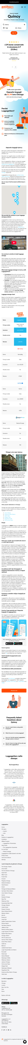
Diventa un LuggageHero (7, 837)
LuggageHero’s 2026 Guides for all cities (11, 853)
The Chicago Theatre (6, 866)
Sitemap (4, 859)
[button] (14, 195)
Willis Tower (4, 874)
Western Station (5, 913)
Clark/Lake (7, 515)
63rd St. (3, 915)
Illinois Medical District (7, 911)
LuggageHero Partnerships (9, 843)
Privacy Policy (5, 855)
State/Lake (4, 954)
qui (6, 653)
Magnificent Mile (8, 518)
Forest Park (4, 876)
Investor (5, 831)
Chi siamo (4, 829)
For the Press (5, 849)
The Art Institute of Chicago (8, 870)
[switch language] (22, 7)
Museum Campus (6, 909)
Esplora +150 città (6, 995)
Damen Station (5, 923)
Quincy (3, 895)
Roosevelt (4, 952)
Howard (3, 878)
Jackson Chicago (6, 962)
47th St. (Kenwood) (6, 937)
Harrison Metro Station (7, 939)
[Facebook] (2, 1030)
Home (3, 827)
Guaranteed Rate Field (7, 903)
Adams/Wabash (5, 956)
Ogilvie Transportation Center (9, 921)
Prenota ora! (14, 690)
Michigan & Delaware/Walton (8, 889)
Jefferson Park (5, 927)
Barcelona (4, 981)
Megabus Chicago (6, 880)
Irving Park (4, 919)
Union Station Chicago (7, 893)
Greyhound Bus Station (9, 514)
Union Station (7, 513)
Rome (3, 991)
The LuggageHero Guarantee (10, 847)
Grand (3, 887)
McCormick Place (8, 520)
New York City (5, 987)
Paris (3, 989)
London (3, 985)
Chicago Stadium (6, 905)
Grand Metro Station (6, 941)
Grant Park (4, 872)
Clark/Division (5, 885)
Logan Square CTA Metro (8, 931)
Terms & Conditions (6, 857)
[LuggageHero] (7, 8)
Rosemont (4, 917)
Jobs (4, 833)
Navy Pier (4, 899)
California (4, 943)
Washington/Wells (6, 958)
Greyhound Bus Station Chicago (9, 972)
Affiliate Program (5, 841)
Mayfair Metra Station (7, 933)
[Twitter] (4, 1030)
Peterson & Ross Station (7, 929)
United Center (5, 907)
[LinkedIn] (10, 1030)
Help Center (4, 845)
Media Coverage (7, 851)
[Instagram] (6, 1030)
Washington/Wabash (7, 968)
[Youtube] (8, 1030)
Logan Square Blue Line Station (9, 949)
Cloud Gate (4, 868)
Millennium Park (5, 901)
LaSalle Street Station (7, 947)
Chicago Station (5, 935)
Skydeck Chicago (6, 897)
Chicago (4, 172)
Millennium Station (6, 960)
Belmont (4, 945)
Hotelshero (4, 839)
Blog (3, 835)
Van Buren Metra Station (7, 891)
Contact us (4, 1026)
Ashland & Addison (6, 883)
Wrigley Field (7, 517)
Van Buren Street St (6, 925)
